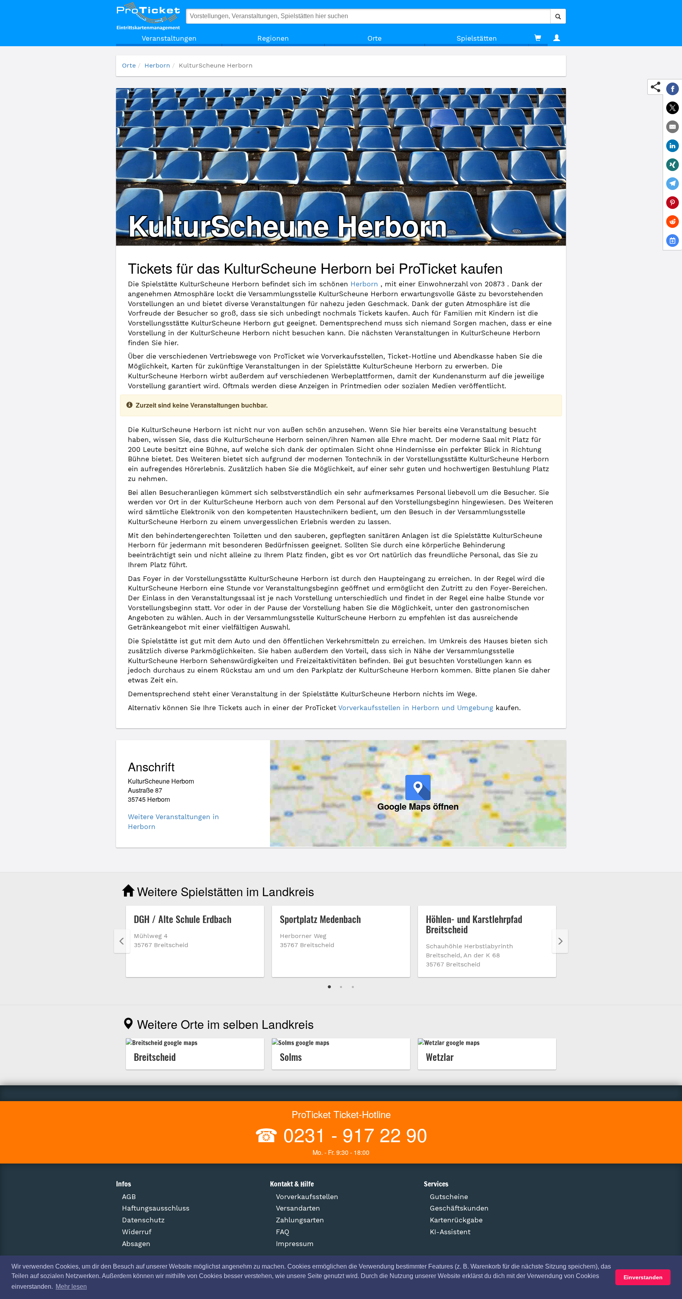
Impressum (295, 1244)
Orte (374, 38)
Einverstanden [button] (643, 1277)
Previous (122, 941)
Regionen (273, 38)
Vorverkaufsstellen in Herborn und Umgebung (415, 708)
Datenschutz (143, 1220)
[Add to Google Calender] (672, 240)
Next (560, 941)
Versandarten (298, 1208)
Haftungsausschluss (155, 1208)
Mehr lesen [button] (71, 1286)
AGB (129, 1197)
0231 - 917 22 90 (352, 1134)
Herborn (157, 65)
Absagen (136, 1244)
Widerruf (137, 1232)
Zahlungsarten (300, 1220)
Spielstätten (477, 38)
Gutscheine (449, 1197)
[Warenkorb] (537, 38)
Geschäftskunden (459, 1208)
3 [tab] (353, 987)
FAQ (282, 1232)
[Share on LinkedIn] (672, 145)
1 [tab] (329, 987)
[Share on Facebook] (672, 89)
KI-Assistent (450, 1232)
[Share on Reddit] (672, 221)
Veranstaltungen (169, 38)
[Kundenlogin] (556, 38)
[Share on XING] (672, 164)
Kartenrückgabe (456, 1220)
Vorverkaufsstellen (307, 1197)
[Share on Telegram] (672, 183)
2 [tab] (341, 987)
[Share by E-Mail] (672, 126)
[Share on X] (672, 108)
